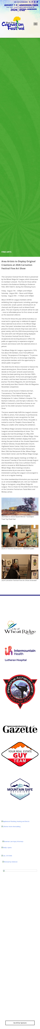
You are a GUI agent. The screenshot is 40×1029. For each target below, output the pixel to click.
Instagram (34, 2)
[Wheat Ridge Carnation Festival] (15, 24)
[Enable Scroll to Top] (36, 1025)
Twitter (37, 2)
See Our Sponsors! (21, 2)
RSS (29, 2)
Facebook (32, 2)
